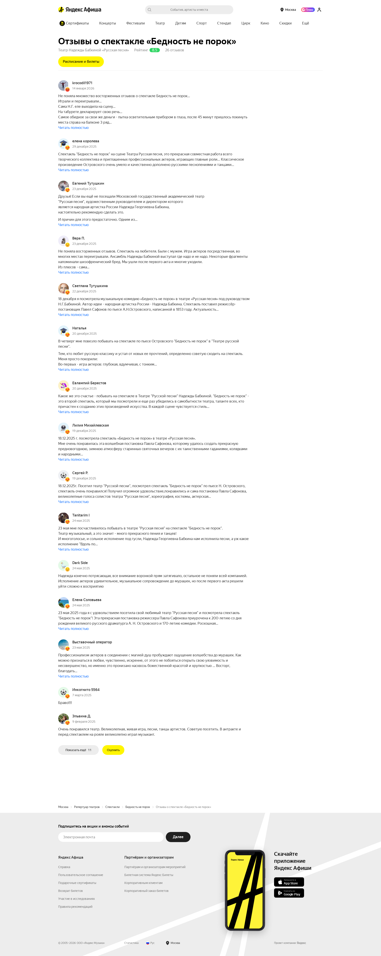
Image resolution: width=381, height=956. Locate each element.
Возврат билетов (70, 891)
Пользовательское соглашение (80, 875)
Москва (63, 807)
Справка (64, 867)
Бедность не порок (137, 807)
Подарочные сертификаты (77, 883)
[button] (306, 23)
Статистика (131, 943)
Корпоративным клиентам (143, 883)
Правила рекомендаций (75, 906)
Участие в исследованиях (76, 898)
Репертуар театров (87, 807)
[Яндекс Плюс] (308, 9)
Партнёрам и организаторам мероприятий (154, 867)
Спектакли (112, 807)
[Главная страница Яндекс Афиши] (61, 10)
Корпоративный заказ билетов (146, 891)
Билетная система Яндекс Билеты (148, 875)
